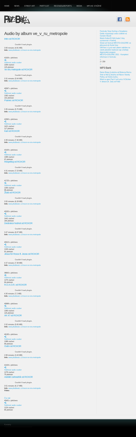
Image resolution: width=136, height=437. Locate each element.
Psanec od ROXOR (13, 100)
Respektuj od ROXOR (14, 161)
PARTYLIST (44, 6)
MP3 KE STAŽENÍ (94, 6)
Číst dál (7, 398)
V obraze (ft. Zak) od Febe (110, 82)
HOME (6, 6)
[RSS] (127, 19)
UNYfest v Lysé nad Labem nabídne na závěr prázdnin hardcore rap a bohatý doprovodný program (115, 50)
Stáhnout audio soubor (13, 63)
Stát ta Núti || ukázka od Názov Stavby (115, 75)
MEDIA (79, 6)
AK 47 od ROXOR (13, 315)
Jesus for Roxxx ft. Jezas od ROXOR (21, 254)
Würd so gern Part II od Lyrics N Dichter (115, 79)
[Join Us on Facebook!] (119, 19)
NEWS (16, 6)
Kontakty (7, 425)
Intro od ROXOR (12, 38)
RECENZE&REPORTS (63, 6)
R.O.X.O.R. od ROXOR (15, 284)
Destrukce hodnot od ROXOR (18, 223)
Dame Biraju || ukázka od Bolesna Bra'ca (115, 72)
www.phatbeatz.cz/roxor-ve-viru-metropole (24, 50)
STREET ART (29, 6)
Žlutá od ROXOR (12, 192)
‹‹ (100, 59)
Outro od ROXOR (12, 346)
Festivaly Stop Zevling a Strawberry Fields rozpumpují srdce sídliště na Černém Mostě (113, 33)
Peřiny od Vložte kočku (109, 77)
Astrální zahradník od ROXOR (18, 377)
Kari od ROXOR (12, 131)
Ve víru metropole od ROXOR (18, 69)
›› (100, 64)
